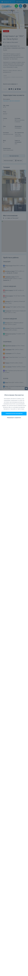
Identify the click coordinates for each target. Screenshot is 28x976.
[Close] (26, 388)
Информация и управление (14, 417)
